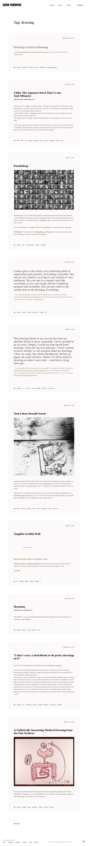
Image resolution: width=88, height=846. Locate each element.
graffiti (26, 581)
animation (19, 388)
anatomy (19, 807)
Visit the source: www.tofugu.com (24, 99)
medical (41, 807)
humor (33, 508)
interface (37, 581)
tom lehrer (55, 508)
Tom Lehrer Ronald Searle (30, 413)
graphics (38, 245)
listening (31, 67)
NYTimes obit (39, 299)
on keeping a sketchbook (54, 665)
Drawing (25, 794)
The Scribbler (26, 619)
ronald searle (44, 508)
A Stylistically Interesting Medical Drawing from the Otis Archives (43, 732)
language (52, 140)
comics (24, 312)
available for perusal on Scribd (23, 495)
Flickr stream (20, 796)
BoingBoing (40, 232)
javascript (34, 630)
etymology (36, 140)
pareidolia (47, 227)
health (29, 807)
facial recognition (30, 245)
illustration (35, 312)
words (61, 140)
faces (23, 245)
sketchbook (42, 67)
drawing (18, 67)
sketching (59, 705)
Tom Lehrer (54, 481)
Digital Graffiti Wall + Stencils (23, 559)
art (23, 388)
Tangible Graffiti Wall (27, 533)
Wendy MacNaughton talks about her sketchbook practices (32, 52)
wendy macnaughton (52, 67)
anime (18, 140)
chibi (22, 140)
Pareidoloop (21, 165)
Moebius (27, 295)
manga (57, 140)
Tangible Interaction (20, 563)
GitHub (32, 227)
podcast (36, 67)
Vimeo (45, 559)
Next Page (17, 824)
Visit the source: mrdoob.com (23, 610)
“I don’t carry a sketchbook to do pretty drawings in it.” (44, 657)
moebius (41, 312)
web (39, 630)
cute (26, 140)
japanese (46, 140)
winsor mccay (51, 388)
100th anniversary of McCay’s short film (31, 371)
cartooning (28, 705)
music (38, 508)
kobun (28, 106)
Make (18, 570)
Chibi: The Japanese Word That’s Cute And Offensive (37, 94)
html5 (28, 630)
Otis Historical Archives (57, 791)
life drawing (24, 67)
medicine (46, 807)
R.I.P (46, 312)
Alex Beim (38, 559)
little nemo (44, 388)
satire (50, 508)
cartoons (19, 312)
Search (81, 5)
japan (41, 140)
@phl (43, 234)
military (52, 807)
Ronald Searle (47, 484)
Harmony (19, 606)
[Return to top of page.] (83, 841)
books (18, 508)
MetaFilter (49, 232)
